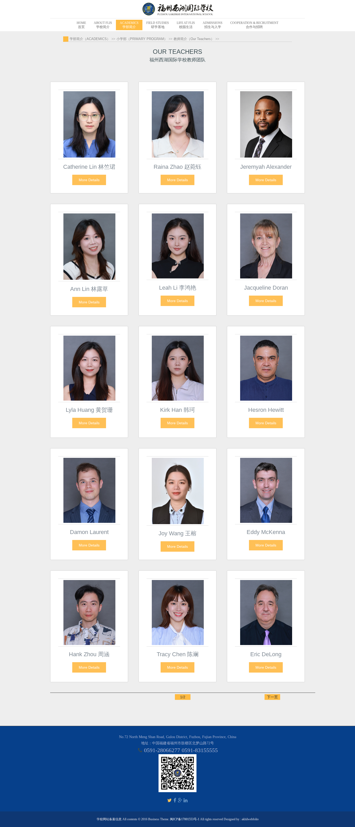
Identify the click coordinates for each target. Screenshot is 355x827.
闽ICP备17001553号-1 (184, 819)
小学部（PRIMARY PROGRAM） (141, 39)
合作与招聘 (254, 25)
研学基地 (157, 25)
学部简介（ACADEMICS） (90, 39)
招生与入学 (212, 25)
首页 (81, 25)
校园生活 (186, 25)
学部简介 (129, 25)
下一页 (272, 697)
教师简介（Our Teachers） (194, 39)
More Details (89, 180)
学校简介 (103, 25)
